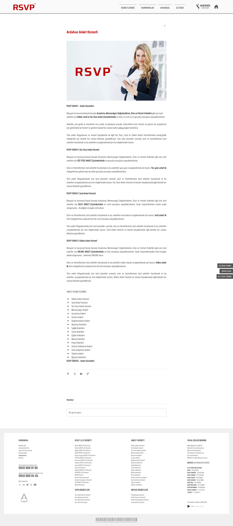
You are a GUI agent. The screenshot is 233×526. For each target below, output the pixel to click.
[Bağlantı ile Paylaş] (87, 373)
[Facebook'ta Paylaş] (68, 373)
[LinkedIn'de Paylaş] (81, 373)
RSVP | (81, 448)
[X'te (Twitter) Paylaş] (74, 373)
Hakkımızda (22, 445)
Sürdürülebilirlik (24, 448)
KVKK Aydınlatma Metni (194, 445)
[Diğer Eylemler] (164, 25)
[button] (128, 7)
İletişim (21, 457)
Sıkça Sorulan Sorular (25, 450)
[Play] (189, 506)
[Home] (216, 6)
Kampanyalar (23, 452)
